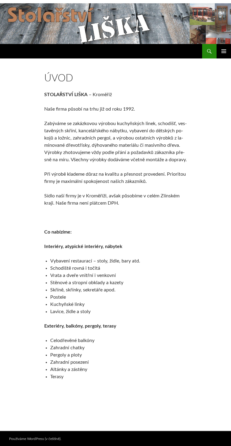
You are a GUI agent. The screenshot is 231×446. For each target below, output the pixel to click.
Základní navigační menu (224, 51)
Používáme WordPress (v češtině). (35, 439)
